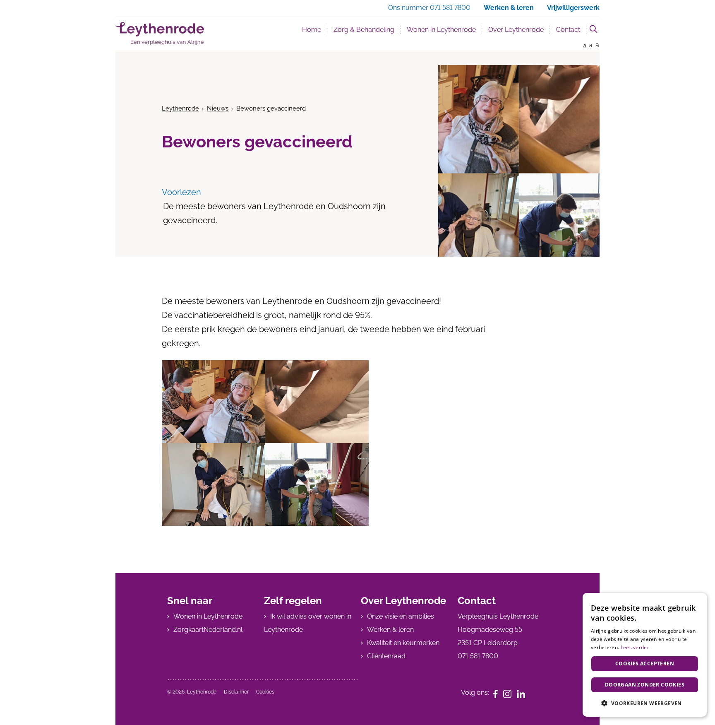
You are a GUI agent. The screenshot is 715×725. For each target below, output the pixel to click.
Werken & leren (390, 629)
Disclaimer (236, 692)
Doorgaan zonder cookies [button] (644, 684)
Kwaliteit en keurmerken (403, 643)
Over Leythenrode (516, 30)
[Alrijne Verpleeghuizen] (159, 33)
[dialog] (645, 655)
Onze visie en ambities (400, 616)
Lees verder (635, 647)
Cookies (265, 692)
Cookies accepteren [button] (644, 663)
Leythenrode (180, 108)
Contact (568, 30)
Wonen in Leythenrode (441, 30)
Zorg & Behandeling (364, 30)
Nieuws (217, 108)
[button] (644, 703)
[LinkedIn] (523, 693)
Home (311, 30)
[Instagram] (510, 693)
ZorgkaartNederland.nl (207, 629)
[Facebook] (498, 693)
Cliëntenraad (386, 656)
